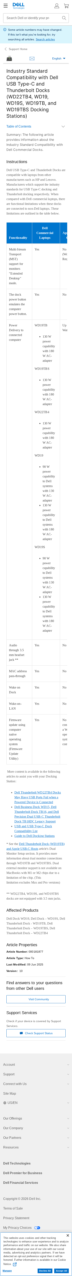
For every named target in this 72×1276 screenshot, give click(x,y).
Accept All (61, 1271)
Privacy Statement (16, 1218)
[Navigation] (5, 5)
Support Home (18, 49)
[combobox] (36, 18)
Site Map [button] (9, 1093)
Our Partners (12, 1137)
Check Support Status (39, 1033)
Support (8, 1074)
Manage (7, 1270)
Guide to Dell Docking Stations (34, 836)
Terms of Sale (13, 1208)
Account (9, 1064)
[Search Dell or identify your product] (64, 18)
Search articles (45, 39)
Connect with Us (15, 1084)
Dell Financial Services (20, 1182)
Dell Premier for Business (22, 1173)
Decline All (45, 1271)
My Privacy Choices (18, 1227)
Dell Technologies (17, 1163)
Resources (11, 1147)
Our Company (13, 1128)
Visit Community (39, 999)
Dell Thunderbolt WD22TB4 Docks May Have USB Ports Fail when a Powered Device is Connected (37, 797)
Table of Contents (18, 126)
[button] (57, 6)
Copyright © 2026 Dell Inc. (22, 1198)
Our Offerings (12, 1118)
